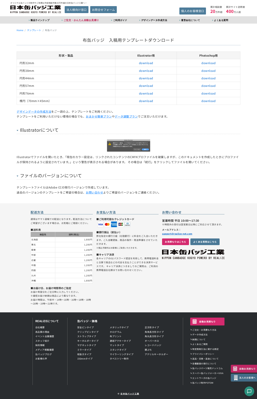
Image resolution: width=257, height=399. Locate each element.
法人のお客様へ (247, 377)
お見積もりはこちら (175, 241)
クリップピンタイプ (88, 331)
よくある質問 (221, 20)
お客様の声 (41, 358)
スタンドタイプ (118, 349)
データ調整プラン (126, 116)
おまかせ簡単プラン (99, 116)
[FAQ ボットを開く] (249, 391)
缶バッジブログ (43, 354)
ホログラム (116, 331)
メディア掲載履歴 (44, 349)
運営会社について (190, 20)
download (146, 63)
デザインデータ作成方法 (154, 20)
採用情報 (40, 345)
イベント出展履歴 (44, 336)
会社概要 (40, 327)
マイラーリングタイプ (121, 354)
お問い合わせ (94, 192)
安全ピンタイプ (85, 327)
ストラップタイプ (86, 336)
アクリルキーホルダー (156, 354)
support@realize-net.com (177, 233)
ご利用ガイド (120, 20)
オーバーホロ (152, 340)
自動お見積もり (207, 321)
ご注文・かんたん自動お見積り (81, 20)
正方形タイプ (152, 327)
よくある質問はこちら (205, 241)
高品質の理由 (42, 331)
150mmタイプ (85, 358)
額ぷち (148, 349)
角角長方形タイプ (154, 331)
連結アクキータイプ (120, 340)
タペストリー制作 (119, 358)
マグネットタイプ (86, 345)
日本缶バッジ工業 (129, 393)
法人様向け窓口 (76, 10)
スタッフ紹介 (42, 340)
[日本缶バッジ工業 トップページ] (193, 257)
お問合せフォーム (103, 10)
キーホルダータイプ (88, 340)
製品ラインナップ (40, 20)
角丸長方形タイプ (154, 336)
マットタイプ (117, 345)
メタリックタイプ (119, 327)
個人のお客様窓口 (192, 11)
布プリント (116, 336)
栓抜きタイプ (84, 354)
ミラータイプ (84, 349)
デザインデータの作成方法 (34, 111)
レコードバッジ (153, 345)
